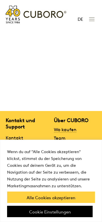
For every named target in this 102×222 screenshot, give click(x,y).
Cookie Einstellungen (50, 211)
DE (80, 19)
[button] (91, 18)
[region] (51, 181)
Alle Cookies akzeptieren (51, 197)
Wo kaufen (65, 129)
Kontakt (14, 137)
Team (59, 138)
